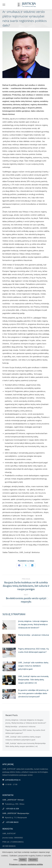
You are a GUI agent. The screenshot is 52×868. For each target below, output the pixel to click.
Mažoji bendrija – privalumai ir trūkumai (33, 635)
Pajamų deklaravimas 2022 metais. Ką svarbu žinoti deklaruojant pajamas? (33, 650)
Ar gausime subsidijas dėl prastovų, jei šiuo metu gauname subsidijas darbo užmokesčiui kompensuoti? (33, 693)
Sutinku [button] (22, 860)
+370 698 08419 (12, 822)
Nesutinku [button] (33, 860)
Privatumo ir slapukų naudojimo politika (26, 864)
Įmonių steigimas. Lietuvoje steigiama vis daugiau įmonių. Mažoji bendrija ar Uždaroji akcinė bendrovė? (33, 624)
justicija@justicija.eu (13, 780)
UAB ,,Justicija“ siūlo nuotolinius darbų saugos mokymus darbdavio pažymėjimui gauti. (33, 666)
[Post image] (9, 625)
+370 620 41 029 (12, 809)
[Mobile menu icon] (3, 4)
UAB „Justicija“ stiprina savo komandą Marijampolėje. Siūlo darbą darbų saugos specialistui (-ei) (33, 679)
